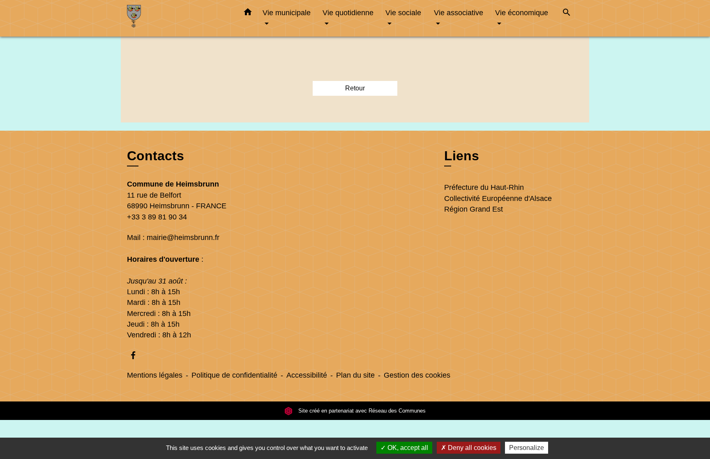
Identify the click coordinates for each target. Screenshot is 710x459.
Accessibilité (306, 375)
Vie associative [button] (458, 12)
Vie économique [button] (521, 12)
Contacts (155, 155)
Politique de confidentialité (234, 375)
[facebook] (137, 355)
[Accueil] (178, 18)
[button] (247, 13)
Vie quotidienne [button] (348, 12)
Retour (355, 88)
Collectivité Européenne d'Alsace (498, 198)
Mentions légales (154, 375)
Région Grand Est (473, 209)
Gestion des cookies (417, 375)
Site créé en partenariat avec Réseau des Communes (361, 411)
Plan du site (355, 375)
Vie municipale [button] (287, 12)
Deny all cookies (471, 447)
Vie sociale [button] (403, 12)
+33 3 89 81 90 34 (157, 217)
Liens (461, 155)
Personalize (526, 447)
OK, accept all (407, 447)
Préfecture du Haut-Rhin (484, 187)
